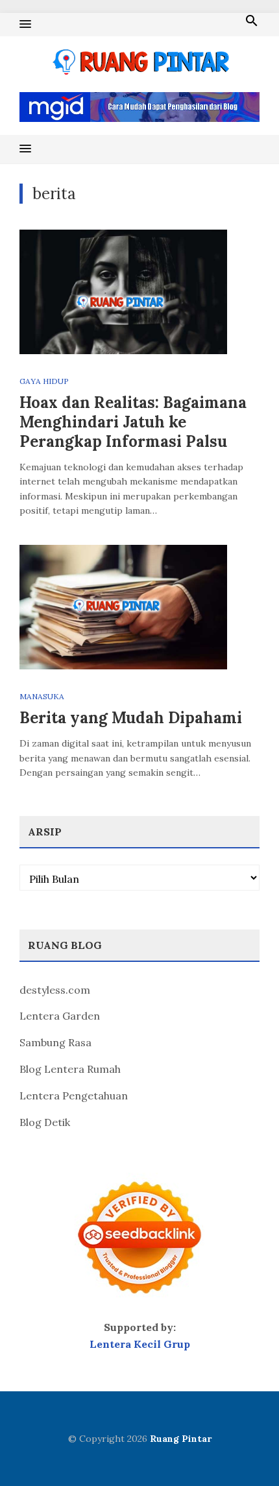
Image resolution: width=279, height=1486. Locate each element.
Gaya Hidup (44, 381)
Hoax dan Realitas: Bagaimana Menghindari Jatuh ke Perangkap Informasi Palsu (133, 421)
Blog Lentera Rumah (70, 1068)
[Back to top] (242, 1449)
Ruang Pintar (181, 1438)
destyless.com (54, 989)
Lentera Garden (59, 1015)
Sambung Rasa (55, 1042)
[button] (25, 24)
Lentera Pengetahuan (73, 1095)
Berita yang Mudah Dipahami (130, 718)
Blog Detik (44, 1122)
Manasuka (41, 696)
